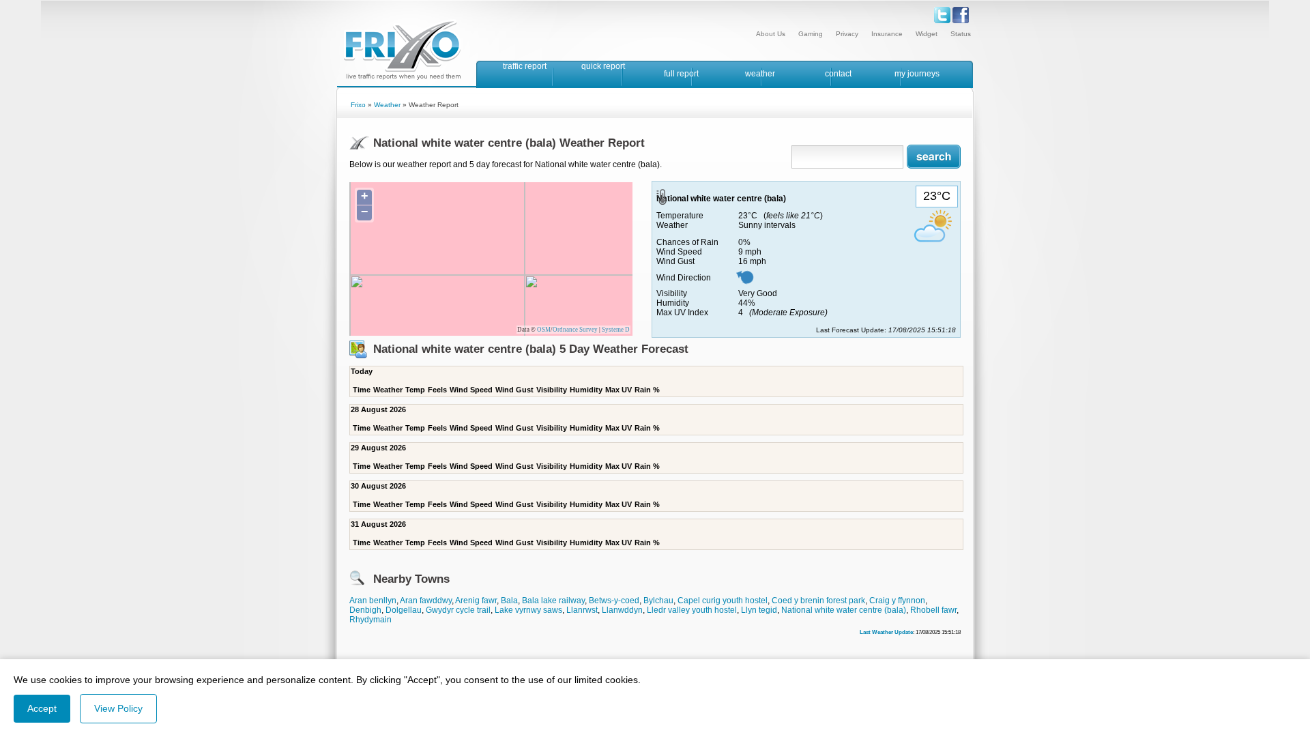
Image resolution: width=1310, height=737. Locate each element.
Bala (509, 600)
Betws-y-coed (614, 600)
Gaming (810, 34)
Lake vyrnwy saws (528, 610)
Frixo (358, 105)
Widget (926, 34)
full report (681, 73)
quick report (603, 66)
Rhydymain (370, 619)
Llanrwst (582, 610)
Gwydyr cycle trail (458, 610)
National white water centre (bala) (843, 610)
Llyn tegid (759, 610)
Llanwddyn (622, 610)
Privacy (847, 34)
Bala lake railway (553, 600)
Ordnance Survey (575, 329)
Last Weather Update (886, 631)
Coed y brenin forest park (818, 600)
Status (960, 34)
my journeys (917, 73)
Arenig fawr (476, 600)
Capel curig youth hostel (723, 600)
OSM (544, 329)
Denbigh (365, 610)
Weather (387, 105)
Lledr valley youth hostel (692, 610)
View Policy (118, 708)
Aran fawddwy (426, 600)
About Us (770, 34)
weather (760, 73)
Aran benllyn (372, 600)
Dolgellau (403, 610)
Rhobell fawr (933, 610)
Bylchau (658, 600)
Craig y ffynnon (897, 600)
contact (838, 73)
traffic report (525, 66)
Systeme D (616, 329)
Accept (42, 708)
